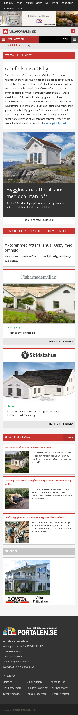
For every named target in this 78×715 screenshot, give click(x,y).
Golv (39, 3)
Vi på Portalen (34, 682)
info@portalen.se (19, 661)
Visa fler (69, 437)
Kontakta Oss (58, 682)
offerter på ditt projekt (55, 123)
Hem (5, 45)
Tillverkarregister (60, 694)
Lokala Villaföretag (36, 694)
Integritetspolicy (11, 694)
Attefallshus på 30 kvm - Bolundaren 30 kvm (28, 447)
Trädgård (67, 3)
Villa (19, 8)
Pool (55, 3)
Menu (66, 39)
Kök (47, 3)
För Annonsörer (59, 688)
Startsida (7, 682)
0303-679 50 (14, 651)
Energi (29, 3)
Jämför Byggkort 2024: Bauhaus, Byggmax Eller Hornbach (34, 517)
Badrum (8, 3)
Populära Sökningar (37, 688)
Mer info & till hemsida (61, 341)
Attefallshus (16, 45)
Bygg (19, 3)
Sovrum (9, 8)
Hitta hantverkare (12, 688)
